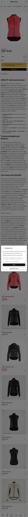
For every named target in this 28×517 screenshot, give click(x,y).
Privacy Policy (16, 261)
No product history (14, 268)
